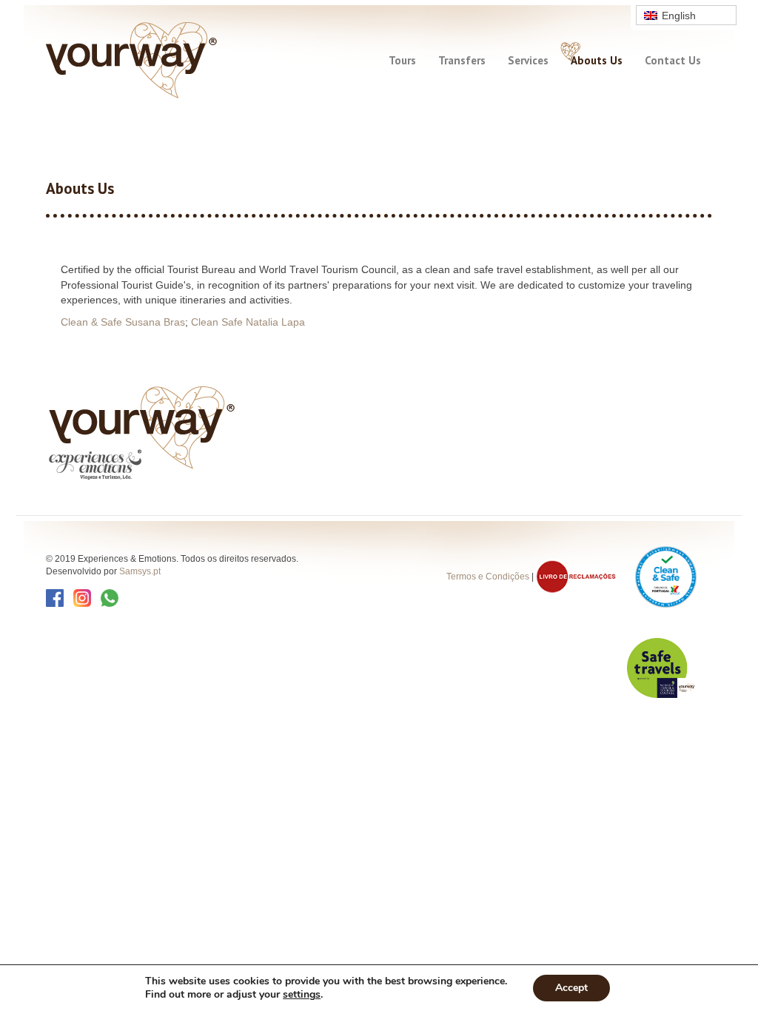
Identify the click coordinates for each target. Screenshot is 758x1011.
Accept (571, 988)
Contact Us (673, 60)
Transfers (462, 60)
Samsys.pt (140, 571)
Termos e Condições (487, 576)
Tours (402, 60)
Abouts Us (597, 60)
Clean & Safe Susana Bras (123, 322)
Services (528, 60)
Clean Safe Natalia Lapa (248, 322)
